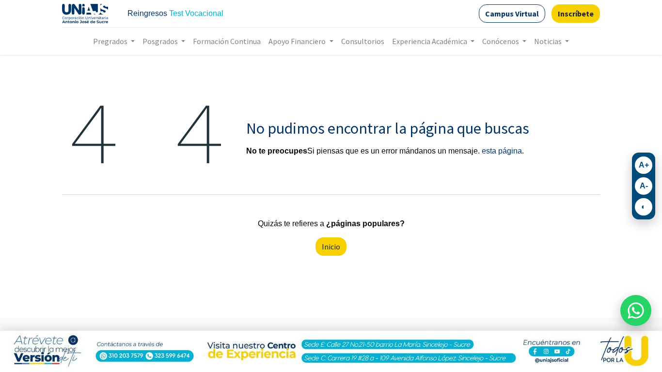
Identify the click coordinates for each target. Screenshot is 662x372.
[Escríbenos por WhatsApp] (635, 310)
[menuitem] (227, 41)
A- (644, 186)
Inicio (331, 246)
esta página (502, 151)
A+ (644, 165)
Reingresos (147, 13)
